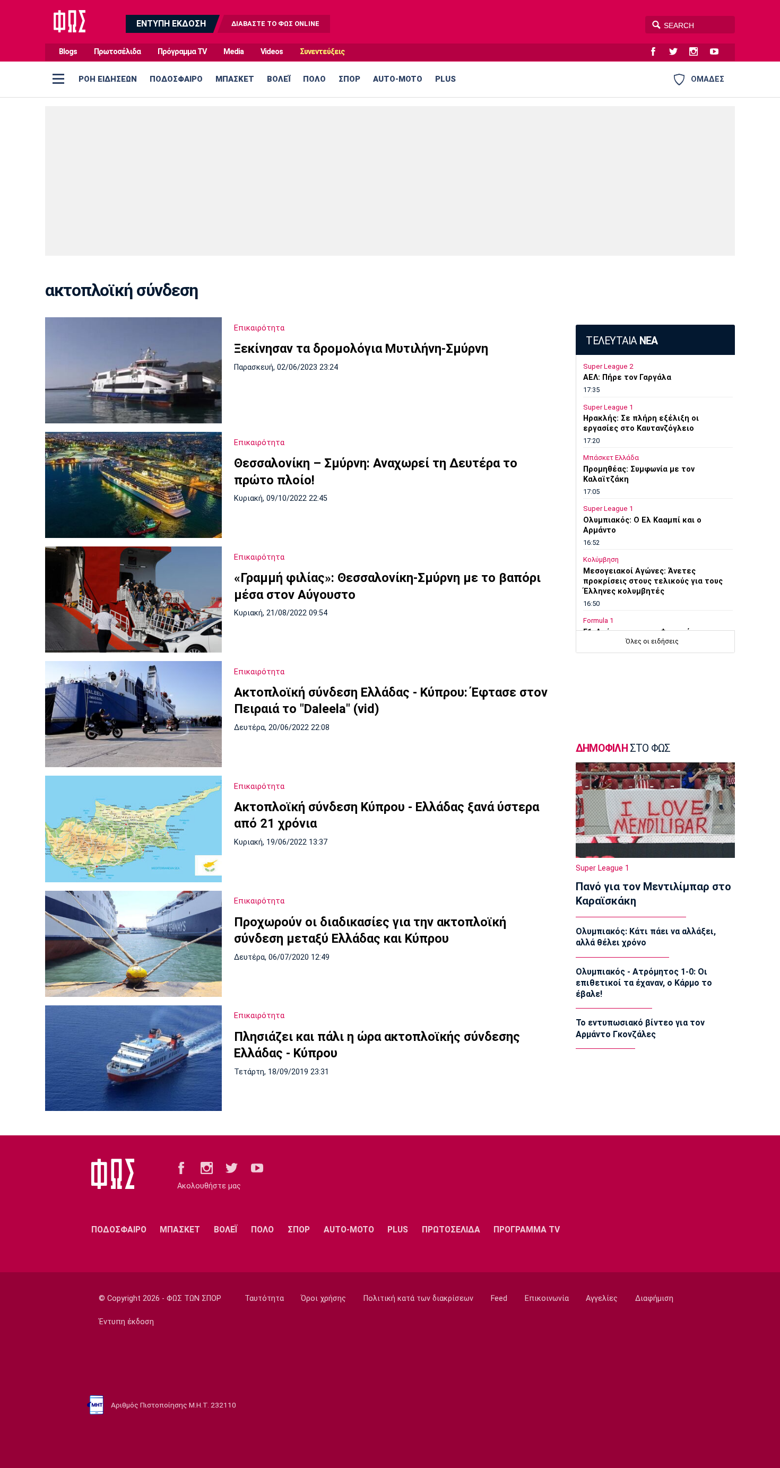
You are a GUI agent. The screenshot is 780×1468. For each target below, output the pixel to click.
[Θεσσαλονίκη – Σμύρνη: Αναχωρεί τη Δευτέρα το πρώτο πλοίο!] (133, 485)
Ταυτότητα (264, 1298)
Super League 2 (608, 366)
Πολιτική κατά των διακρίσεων (418, 1298)
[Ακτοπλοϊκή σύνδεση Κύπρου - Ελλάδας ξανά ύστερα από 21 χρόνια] (133, 829)
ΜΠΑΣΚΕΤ (234, 79)
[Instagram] (697, 52)
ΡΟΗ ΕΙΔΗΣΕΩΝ (108, 79)
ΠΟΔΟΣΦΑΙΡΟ (176, 79)
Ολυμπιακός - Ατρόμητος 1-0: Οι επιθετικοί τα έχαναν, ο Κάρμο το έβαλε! (644, 983)
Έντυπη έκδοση (126, 1321)
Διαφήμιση (654, 1298)
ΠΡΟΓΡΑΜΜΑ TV (526, 1229)
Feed (499, 1298)
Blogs (68, 51)
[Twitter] (677, 52)
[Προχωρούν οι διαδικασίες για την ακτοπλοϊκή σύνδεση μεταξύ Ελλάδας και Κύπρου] (133, 944)
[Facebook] (657, 52)
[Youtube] (718, 52)
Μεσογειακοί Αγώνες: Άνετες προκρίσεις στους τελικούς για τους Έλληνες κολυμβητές (653, 581)
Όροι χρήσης (323, 1298)
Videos (272, 51)
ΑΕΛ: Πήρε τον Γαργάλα (627, 377)
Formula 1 (598, 620)
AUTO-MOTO (397, 79)
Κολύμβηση (601, 559)
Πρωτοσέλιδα (117, 51)
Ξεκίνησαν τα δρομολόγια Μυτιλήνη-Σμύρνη (361, 348)
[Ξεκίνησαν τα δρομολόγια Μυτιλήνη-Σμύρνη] (133, 370)
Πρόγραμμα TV (182, 51)
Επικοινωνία (547, 1298)
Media (233, 51)
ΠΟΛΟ (314, 79)
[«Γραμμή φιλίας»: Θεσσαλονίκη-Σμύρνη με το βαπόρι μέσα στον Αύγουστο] (133, 599)
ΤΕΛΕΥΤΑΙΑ (621, 341)
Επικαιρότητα (259, 328)
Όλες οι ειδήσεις (652, 641)
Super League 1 (608, 407)
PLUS (445, 79)
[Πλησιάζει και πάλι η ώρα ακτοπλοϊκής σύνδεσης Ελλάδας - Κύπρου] (133, 1058)
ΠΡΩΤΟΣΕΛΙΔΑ (451, 1229)
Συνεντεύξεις (322, 51)
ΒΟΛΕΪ (278, 79)
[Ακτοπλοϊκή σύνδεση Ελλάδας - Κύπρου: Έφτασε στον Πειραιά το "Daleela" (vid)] (133, 714)
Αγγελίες (602, 1298)
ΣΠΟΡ (349, 79)
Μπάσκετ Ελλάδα (611, 458)
